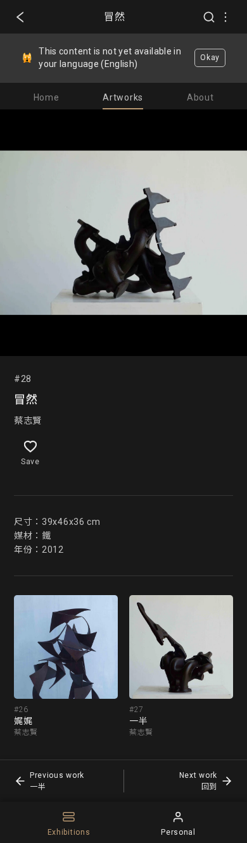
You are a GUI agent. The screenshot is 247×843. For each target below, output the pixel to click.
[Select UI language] (225, 17)
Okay (210, 57)
